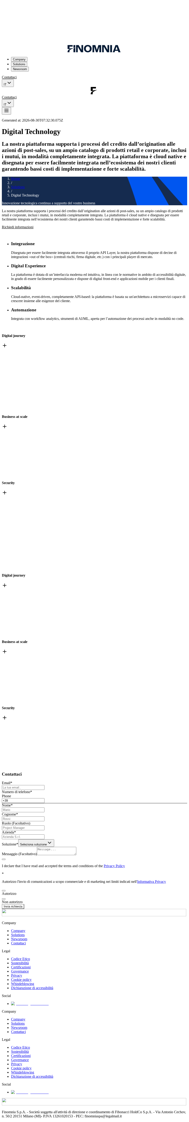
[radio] (4, 890)
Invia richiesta (13, 906)
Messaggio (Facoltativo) (19, 854)
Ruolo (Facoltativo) (16, 823)
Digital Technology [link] (25, 195)
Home (15, 179)
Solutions (19, 64)
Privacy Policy (114, 866)
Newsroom (20, 69)
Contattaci (9, 77)
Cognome (10, 814)
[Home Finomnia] (94, 51)
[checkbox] (4, 859)
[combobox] (36, 843)
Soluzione (10, 844)
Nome (7, 805)
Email (7, 783)
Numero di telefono (17, 792)
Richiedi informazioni (17, 227)
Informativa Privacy (151, 882)
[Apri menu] (6, 111)
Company (19, 59)
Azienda (9, 832)
